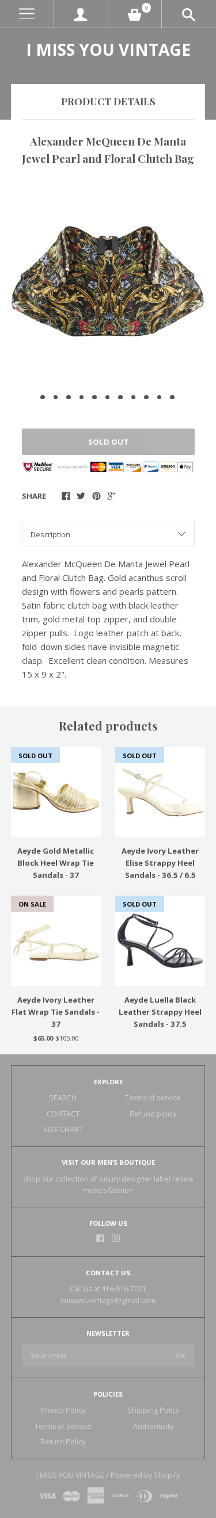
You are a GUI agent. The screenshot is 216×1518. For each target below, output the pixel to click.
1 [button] (42, 397)
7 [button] (120, 397)
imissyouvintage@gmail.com (108, 1300)
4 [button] (81, 397)
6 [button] (107, 397)
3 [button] (68, 397)
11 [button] (172, 397)
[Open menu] (27, 14)
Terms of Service (63, 1426)
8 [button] (133, 397)
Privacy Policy (62, 1410)
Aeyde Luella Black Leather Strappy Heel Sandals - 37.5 (160, 1012)
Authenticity (153, 1426)
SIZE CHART (63, 1129)
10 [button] (159, 397)
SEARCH (63, 1098)
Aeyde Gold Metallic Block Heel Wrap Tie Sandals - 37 (55, 863)
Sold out (108, 442)
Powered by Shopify (145, 1475)
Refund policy (153, 1114)
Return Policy (62, 1442)
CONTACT (63, 1114)
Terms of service (153, 1098)
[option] (107, 281)
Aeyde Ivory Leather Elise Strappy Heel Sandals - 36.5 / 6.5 (160, 863)
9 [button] (146, 397)
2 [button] (56, 397)
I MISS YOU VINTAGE (108, 49)
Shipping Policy (153, 1410)
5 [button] (94, 397)
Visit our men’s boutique (108, 1162)
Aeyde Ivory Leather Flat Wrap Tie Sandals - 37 (56, 1012)
